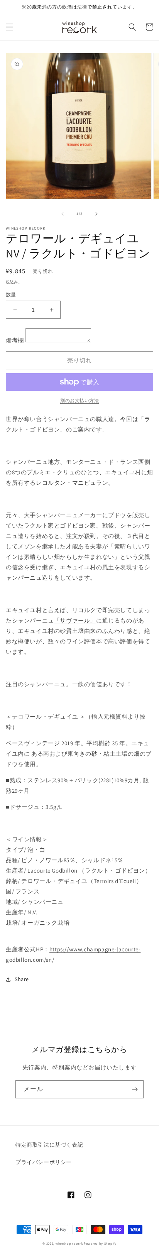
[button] (9, 27)
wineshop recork (69, 1243)
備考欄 (15, 340)
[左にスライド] (62, 213)
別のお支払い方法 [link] (79, 400)
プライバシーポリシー (43, 1162)
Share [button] (22, 979)
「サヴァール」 (75, 620)
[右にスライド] (96, 213)
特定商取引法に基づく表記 (49, 1144)
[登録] (134, 1089)
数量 (11, 294)
